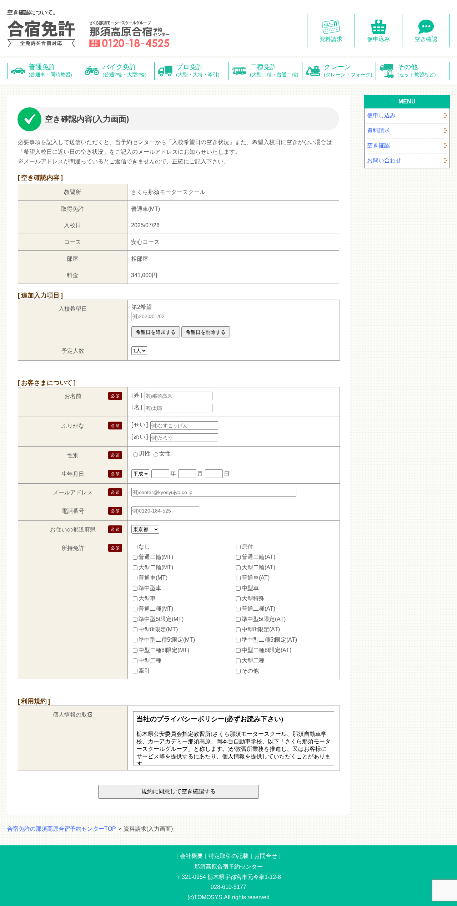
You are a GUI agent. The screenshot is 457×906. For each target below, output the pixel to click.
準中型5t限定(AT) (264, 619)
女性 (165, 454)
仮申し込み (381, 115)
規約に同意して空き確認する (178, 791)
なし (144, 547)
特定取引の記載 (228, 856)
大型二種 (253, 660)
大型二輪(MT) (156, 567)
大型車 (147, 598)
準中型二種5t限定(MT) (167, 640)
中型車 (250, 588)
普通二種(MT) (156, 609)
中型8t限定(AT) (261, 629)
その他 (416, 70)
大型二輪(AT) (258, 567)
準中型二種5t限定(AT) (269, 640)
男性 (144, 454)
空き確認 (426, 39)
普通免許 (50, 70)
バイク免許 (124, 70)
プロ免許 (198, 70)
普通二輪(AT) (258, 557)
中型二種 (150, 660)
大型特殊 (253, 598)
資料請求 (331, 39)
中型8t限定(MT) (158, 629)
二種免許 (274, 70)
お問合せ (265, 856)
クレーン (348, 70)
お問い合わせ (384, 160)
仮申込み (378, 39)
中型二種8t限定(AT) (266, 650)
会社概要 (191, 856)
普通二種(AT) (258, 609)
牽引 (144, 671)
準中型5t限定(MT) (161, 619)
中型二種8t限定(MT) (164, 650)
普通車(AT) (256, 578)
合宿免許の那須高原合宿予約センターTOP (61, 829)
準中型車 (150, 588)
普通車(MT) (153, 578)
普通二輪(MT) (156, 557)
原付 (247, 547)
